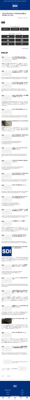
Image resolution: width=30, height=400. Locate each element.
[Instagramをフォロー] (22, 40)
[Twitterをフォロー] (8, 36)
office (22, 394)
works (7, 392)
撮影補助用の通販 (15, 396)
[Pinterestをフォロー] (22, 43)
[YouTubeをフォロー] (8, 43)
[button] (27, 224)
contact (7, 394)
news (3, 22)
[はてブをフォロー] (8, 40)
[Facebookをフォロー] (22, 36)
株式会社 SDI (8, 390)
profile (22, 392)
